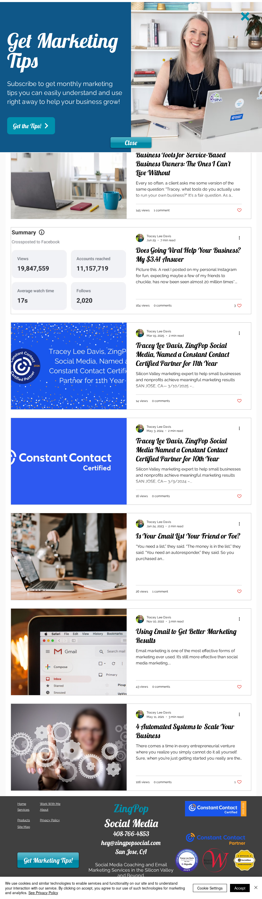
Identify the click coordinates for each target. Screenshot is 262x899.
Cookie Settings (210, 888)
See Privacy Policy (43, 892)
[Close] (256, 888)
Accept (239, 888)
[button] (245, 16)
